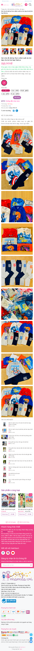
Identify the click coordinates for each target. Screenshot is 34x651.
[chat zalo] (31, 638)
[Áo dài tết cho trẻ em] (4, 475)
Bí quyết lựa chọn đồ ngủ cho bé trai (18, 442)
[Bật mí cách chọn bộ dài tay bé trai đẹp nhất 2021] (4, 431)
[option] (17, 30)
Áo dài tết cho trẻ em (14, 473)
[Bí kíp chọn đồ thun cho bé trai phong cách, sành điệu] (4, 437)
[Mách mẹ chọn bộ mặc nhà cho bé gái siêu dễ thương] (4, 456)
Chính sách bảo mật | (7, 640)
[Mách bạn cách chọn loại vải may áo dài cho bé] (4, 462)
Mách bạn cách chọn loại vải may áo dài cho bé (20, 461)
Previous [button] (3, 30)
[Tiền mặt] (3, 611)
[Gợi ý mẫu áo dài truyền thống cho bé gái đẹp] (4, 481)
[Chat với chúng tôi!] (31, 641)
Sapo (20, 649)
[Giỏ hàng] (26, 4)
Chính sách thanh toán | (12, 642)
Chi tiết (12, 514)
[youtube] (13, 553)
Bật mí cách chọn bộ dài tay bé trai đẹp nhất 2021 (21, 430)
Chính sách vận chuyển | (19, 640)
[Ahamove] (10, 635)
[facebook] (3, 553)
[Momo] (28, 611)
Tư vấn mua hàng (6, 110)
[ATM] (8, 611)
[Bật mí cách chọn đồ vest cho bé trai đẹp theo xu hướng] (4, 424)
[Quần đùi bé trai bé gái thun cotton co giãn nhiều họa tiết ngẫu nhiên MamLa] (8, 500)
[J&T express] (26, 632)
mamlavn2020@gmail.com (12, 593)
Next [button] (30, 30)
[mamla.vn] (17, 4)
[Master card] (18, 611)
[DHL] (4, 635)
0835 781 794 (11, 591)
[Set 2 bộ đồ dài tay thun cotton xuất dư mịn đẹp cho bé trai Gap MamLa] (30, 44)
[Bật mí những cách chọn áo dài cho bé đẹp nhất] (4, 468)
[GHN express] (10, 632)
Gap (10, 106)
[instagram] (8, 553)
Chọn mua (5, 514)
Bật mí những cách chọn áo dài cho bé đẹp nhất (20, 467)
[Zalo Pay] (3, 615)
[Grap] (15, 635)
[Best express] (21, 632)
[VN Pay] (23, 611)
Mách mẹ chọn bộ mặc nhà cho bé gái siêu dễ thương (20, 455)
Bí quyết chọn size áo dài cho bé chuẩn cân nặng (20, 448)
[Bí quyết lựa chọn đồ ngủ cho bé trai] (4, 443)
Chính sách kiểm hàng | (25, 642)
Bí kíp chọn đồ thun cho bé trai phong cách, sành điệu (20, 436)
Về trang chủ (4, 638)
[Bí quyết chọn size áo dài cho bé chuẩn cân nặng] (4, 449)
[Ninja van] (4, 632)
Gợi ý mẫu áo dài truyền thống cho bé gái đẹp (20, 480)
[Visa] (13, 611)
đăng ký (5, 531)
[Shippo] (15, 632)
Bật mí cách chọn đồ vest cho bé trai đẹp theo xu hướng (20, 423)
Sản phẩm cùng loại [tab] (10, 490)
